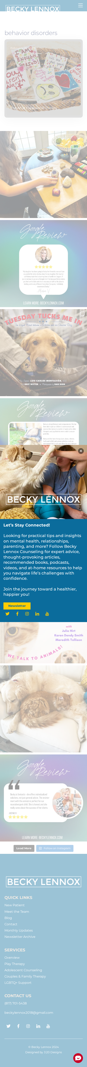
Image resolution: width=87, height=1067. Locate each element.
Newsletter (17, 606)
